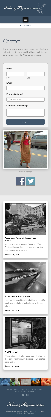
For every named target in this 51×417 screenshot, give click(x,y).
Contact (32, 391)
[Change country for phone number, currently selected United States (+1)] (9, 99)
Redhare (30, 413)
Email (9, 83)
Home (9, 390)
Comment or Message (17, 105)
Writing (25, 390)
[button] (25, 19)
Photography (37, 390)
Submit (25, 122)
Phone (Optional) (14, 94)
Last (28, 78)
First (8, 78)
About (17, 390)
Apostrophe (21, 391)
